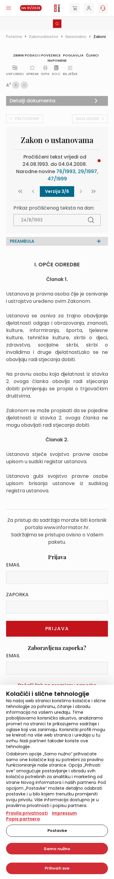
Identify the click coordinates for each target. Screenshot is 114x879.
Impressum (64, 813)
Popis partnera (23, 819)
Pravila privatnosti (27, 813)
